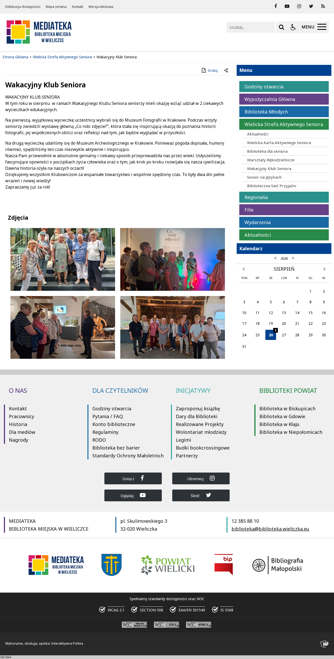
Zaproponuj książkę (198, 408)
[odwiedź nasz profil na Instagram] (299, 6)
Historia (18, 424)
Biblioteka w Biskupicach (287, 408)
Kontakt (77, 6)
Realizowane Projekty (200, 424)
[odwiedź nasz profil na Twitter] (311, 6)
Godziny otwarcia (111, 408)
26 (272, 333)
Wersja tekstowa (100, 6)
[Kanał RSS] (323, 6)
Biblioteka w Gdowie (282, 416)
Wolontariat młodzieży (201, 432)
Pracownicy (21, 416)
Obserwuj (196, 478)
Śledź (196, 495)
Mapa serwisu (56, 6)
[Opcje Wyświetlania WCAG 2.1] (293, 27)
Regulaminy (105, 432)
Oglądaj (128, 495)
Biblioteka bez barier (116, 448)
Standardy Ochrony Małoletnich (128, 455)
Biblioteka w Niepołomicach (290, 432)
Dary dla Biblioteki (196, 416)
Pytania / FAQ (107, 416)
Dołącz (128, 478)
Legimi (183, 440)
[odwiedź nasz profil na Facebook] (275, 6)
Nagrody (18, 440)
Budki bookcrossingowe (203, 448)
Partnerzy (187, 455)
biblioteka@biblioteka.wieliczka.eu (270, 529)
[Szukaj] (281, 27)
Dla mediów (22, 432)
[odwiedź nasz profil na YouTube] (287, 6)
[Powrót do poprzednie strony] (226, 70)
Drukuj (213, 70)
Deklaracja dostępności (22, 6)
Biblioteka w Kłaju (279, 424)
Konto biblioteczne (113, 424)
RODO (99, 440)
